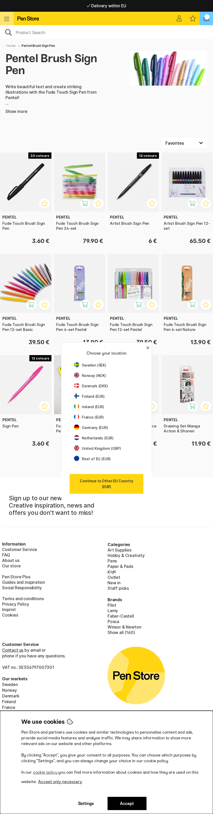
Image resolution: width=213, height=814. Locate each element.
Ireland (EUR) (93, 407)
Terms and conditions (23, 598)
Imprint (9, 609)
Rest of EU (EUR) (96, 459)
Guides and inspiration (23, 582)
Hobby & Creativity (126, 555)
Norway (9, 690)
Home (11, 46)
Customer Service (19, 549)
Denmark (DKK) (95, 386)
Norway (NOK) (94, 375)
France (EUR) (93, 417)
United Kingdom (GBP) (101, 448)
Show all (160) (121, 632)
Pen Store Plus (16, 576)
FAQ (6, 554)
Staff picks (118, 588)
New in (114, 582)
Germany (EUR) (95, 427)
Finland (9, 701)
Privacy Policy (15, 604)
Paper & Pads (120, 566)
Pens (112, 560)
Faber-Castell (121, 616)
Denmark (10, 695)
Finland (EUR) (93, 396)
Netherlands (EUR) (98, 438)
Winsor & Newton (124, 627)
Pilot (112, 605)
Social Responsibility (22, 587)
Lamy (113, 610)
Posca (113, 621)
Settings (86, 803)
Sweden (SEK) (94, 365)
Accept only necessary (60, 781)
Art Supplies (119, 550)
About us (10, 560)
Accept (127, 803)
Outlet (114, 577)
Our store (11, 565)
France (8, 707)
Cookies (10, 615)
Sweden (10, 684)
